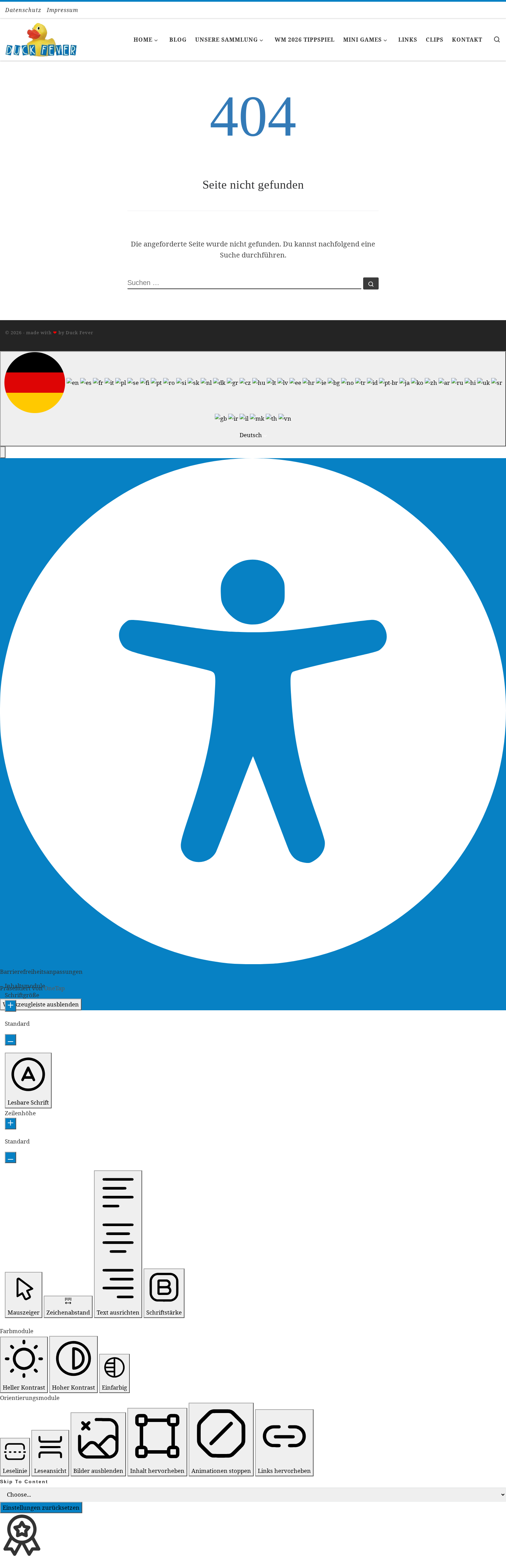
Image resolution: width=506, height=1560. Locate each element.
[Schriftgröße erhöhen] (10, 1006)
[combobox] (253, 398)
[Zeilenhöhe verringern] (10, 1157)
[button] (3, 452)
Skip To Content (24, 1481)
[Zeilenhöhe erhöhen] (10, 1123)
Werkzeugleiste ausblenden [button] (41, 1004)
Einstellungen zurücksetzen (41, 1507)
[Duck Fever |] (41, 38)
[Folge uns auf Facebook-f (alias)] (491, 10)
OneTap (54, 988)
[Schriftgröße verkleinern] (10, 1040)
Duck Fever (79, 332)
